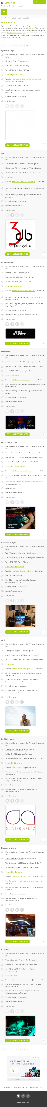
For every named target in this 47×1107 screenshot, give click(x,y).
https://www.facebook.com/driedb (23, 182)
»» (27, 45)
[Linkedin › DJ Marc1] (17, 1011)
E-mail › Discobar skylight (14, 872)
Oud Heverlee (23, 453)
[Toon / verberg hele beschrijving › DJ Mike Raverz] (25, 298)
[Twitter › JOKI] (7, 702)
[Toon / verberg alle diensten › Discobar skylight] (25, 888)
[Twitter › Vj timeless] (7, 411)
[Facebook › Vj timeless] (12, 411)
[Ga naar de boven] (44, 145)
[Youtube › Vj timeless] (22, 411)
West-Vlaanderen (11, 553)
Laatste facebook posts (14, 206)
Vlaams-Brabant (11, 164)
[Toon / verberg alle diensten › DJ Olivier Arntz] (25, 779)
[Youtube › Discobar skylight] (22, 910)
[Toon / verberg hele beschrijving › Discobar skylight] (25, 882)
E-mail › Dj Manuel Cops (13, 75)
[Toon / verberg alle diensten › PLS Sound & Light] (25, 483)
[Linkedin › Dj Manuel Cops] (17, 106)
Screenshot (21, 81)
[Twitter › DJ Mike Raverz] (7, 324)
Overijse (21, 960)
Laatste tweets (11, 315)
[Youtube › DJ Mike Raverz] (22, 324)
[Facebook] (23, 1096)
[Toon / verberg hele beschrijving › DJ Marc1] (25, 985)
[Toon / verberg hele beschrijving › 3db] (25, 189)
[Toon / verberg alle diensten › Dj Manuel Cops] (25, 91)
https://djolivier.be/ (18, 767)
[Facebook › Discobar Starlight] (12, 600)
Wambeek (21, 164)
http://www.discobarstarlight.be (22, 571)
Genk (15, 61)
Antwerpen (9, 651)
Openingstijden (11, 488)
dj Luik (31, 28)
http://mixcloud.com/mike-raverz (23, 291)
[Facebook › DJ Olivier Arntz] (12, 801)
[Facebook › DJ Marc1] (12, 1011)
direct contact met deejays (16, 33)
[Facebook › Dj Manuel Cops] (12, 106)
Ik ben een (40, 2)
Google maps (23, 61)
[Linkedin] (28, 1096)
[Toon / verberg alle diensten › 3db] (25, 196)
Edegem (17, 651)
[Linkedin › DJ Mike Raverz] (17, 324)
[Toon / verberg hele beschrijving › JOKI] (25, 674)
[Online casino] (23, 1057)
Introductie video (12, 693)
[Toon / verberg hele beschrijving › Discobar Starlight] (25, 575)
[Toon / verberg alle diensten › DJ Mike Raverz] (25, 305)
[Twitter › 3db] (7, 215)
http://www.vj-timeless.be (21, 380)
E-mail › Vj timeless (12, 375)
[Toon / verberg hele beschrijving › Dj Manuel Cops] (25, 86)
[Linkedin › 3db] (17, 215)
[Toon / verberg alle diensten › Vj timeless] (25, 392)
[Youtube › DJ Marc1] (22, 1011)
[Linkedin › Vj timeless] (17, 411)
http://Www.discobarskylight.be (23, 876)
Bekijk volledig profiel (17, 145)
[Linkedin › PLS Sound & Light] (17, 502)
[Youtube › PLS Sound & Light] (22, 502)
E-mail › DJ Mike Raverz (14, 286)
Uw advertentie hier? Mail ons (23, 1079)
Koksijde (22, 553)
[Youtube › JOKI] (22, 702)
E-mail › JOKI (10, 664)
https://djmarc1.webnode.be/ (22, 980)
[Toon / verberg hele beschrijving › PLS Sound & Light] (25, 476)
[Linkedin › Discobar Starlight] (17, 600)
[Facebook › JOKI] (12, 702)
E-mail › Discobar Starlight (14, 567)
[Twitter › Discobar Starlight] (7, 600)
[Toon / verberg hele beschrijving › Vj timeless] (25, 385)
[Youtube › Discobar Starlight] (22, 600)
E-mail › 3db (9, 177)
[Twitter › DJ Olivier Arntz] (7, 801)
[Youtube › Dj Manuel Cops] (22, 106)
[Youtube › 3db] (22, 215)
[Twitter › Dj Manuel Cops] (7, 106)
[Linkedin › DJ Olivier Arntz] (17, 801)
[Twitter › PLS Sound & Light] (7, 502)
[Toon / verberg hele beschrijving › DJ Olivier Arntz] (25, 773)
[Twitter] (18, 1096)
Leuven (21, 858)
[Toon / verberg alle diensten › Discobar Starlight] (25, 581)
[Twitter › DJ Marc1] (7, 1011)
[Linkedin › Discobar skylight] (17, 910)
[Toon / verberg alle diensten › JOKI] (25, 680)
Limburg (8, 61)
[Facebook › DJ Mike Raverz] (12, 324)
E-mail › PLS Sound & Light (15, 466)
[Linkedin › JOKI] (17, 702)
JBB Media (21, 1102)
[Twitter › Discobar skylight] (7, 910)
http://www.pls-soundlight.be (22, 471)
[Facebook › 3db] (12, 215)
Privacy (28, 1102)
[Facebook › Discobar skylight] (12, 910)
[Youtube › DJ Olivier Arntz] (22, 801)
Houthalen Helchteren (20, 362)
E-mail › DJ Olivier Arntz (13, 763)
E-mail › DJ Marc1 (11, 975)
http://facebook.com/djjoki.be (22, 669)
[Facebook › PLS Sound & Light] (12, 502)
